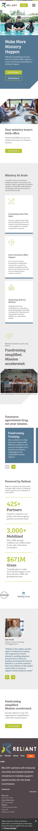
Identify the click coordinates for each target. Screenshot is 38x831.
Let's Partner (13, 72)
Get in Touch (33, 791)
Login (2, 761)
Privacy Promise (10, 828)
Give (24, 5)
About (15, 755)
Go (1, 755)
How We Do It (13, 78)
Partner (8, 755)
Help (31, 756)
